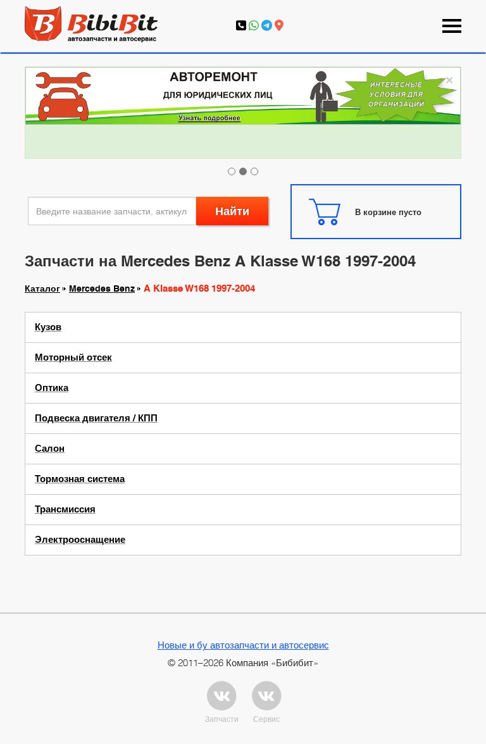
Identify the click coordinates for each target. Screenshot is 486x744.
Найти (232, 211)
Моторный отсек (73, 357)
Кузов (48, 327)
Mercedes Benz (102, 288)
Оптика (51, 388)
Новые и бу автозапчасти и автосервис (243, 644)
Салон (50, 448)
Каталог (42, 288)
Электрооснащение (80, 539)
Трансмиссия (65, 509)
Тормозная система (80, 479)
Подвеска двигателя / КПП (96, 418)
